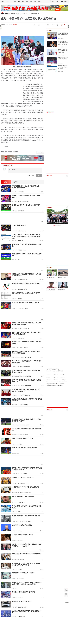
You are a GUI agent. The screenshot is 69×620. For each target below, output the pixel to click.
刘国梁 (25, 279)
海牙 (22, 502)
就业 (23, 559)
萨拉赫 (28, 395)
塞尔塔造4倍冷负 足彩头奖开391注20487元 (25, 302)
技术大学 (22, 578)
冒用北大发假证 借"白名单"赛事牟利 (23, 592)
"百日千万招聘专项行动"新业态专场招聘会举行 (26, 553)
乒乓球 (19, 240)
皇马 (27, 347)
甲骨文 (21, 540)
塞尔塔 (26, 308)
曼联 (25, 347)
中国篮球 (22, 357)
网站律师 (55, 379)
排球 (22, 13)
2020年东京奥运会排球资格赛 (30, 13)
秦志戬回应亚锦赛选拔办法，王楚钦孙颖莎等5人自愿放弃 (63, 67)
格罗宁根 (25, 289)
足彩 (19, 259)
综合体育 (18, 13)
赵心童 (22, 210)
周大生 (19, 483)
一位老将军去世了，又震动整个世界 (23, 496)
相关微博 (16, 182)
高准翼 (25, 473)
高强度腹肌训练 (61, 289)
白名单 (21, 597)
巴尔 (24, 502)
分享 (57, 25)
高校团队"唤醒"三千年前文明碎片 (22, 534)
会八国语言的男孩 (51, 289)
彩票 (21, 298)
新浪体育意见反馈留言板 (54, 369)
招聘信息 (55, 377)
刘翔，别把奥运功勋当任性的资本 (22, 438)
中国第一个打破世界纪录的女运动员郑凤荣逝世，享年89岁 (63, 51)
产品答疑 (48, 379)
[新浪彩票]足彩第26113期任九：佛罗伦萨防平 (26, 293)
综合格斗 (24, 201)
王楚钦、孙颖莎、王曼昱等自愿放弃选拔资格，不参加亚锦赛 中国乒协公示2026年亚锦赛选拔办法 (26, 236)
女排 (19, 191)
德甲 (19, 298)
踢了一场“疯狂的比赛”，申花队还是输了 (24, 447)
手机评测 (22, 521)
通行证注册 (63, 377)
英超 (28, 328)
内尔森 (29, 385)
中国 (27, 201)
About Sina (63, 374)
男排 (6, 151)
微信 (52, 25)
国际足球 (22, 328)
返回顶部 (66, 600)
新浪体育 (13, 13)
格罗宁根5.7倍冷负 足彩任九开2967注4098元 (26, 283)
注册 (57, 1)
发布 (39, 175)
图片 (31, 1)
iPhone (29, 521)
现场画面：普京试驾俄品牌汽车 (22, 601)
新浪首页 (3, 1)
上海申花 (22, 473)
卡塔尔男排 (15, 151)
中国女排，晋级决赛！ (19, 225)
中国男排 (10, 151)
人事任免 (20, 530)
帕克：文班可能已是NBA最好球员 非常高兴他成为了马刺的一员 (63, 43)
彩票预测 (20, 616)
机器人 (19, 511)
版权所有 (61, 385)
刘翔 (21, 444)
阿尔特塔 (26, 385)
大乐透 (23, 616)
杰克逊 (28, 366)
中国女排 (22, 191)
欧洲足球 (22, 347)
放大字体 (39, 25)
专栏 (35, 1)
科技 (23, 1)
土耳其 (19, 502)
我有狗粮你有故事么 (51, 277)
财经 (15, 1)
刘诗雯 (22, 279)
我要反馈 (41, 152)
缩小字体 (34, 25)
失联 (21, 569)
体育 (11, 1)
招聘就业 (22, 492)
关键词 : (3, 151)
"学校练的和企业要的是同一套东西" (23, 573)
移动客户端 (63, 1)
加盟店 (26, 483)
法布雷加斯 (26, 376)
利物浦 (25, 328)
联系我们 (48, 377)
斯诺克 (19, 210)
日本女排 (22, 338)
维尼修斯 (26, 425)
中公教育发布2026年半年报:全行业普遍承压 (25, 487)
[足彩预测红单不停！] (34, 7)
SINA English (63, 379)
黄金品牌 (23, 483)
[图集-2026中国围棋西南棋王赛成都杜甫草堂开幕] (57, 216)
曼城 (25, 404)
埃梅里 (25, 366)
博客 (27, 1)
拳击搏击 (20, 201)
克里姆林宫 (24, 607)
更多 (39, 1)
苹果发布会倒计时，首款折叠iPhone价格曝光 (26, 515)
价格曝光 (26, 521)
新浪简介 (48, 374)
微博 (48, 25)
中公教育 (26, 492)
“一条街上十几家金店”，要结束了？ (23, 477)
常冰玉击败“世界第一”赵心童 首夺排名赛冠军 (26, 205)
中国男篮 (29, 357)
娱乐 (19, 1)
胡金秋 (25, 357)
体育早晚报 (20, 289)
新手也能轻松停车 (62, 277)
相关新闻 (5, 182)
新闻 (7, 1)
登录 (29, 175)
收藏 (43, 25)
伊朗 (25, 231)
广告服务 (55, 374)
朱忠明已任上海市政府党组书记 (22, 525)
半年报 (29, 492)
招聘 (21, 559)
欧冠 (30, 376)
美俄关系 (20, 607)
